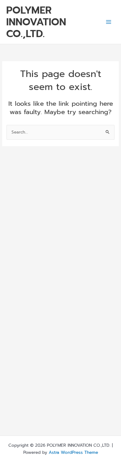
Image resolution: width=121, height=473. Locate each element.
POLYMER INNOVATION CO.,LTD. (36, 22)
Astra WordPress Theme (73, 452)
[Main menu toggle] (108, 22)
